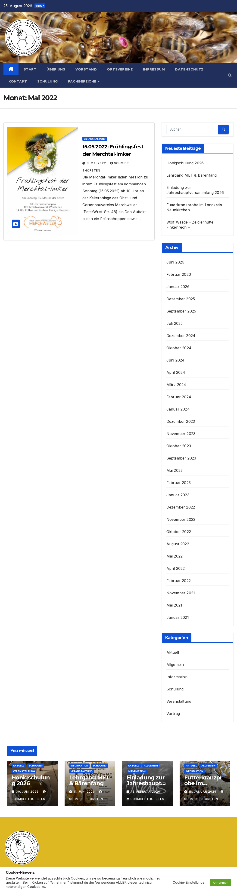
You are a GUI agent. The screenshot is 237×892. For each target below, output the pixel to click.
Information (176, 676)
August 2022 (177, 544)
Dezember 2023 (180, 421)
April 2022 (175, 568)
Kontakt (18, 81)
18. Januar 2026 (203, 791)
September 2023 (181, 458)
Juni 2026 (175, 262)
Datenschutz (189, 69)
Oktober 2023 (178, 446)
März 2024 (176, 384)
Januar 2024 (178, 409)
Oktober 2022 (178, 531)
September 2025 (181, 311)
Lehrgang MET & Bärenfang (191, 175)
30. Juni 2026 (28, 791)
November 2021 (180, 593)
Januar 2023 (177, 495)
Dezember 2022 (180, 507)
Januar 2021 (177, 617)
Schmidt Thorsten (147, 799)
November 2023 (181, 433)
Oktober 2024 (178, 348)
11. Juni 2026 (85, 791)
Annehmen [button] (220, 882)
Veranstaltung (95, 138)
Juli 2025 (174, 323)
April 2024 (175, 372)
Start (30, 69)
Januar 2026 (178, 286)
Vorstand (86, 69)
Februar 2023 (178, 482)
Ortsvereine (120, 69)
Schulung (47, 81)
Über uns (56, 69)
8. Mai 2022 (97, 163)
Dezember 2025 (180, 299)
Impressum (154, 69)
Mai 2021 (174, 605)
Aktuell (172, 652)
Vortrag (173, 713)
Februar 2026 (178, 274)
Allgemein (175, 664)
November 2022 (181, 519)
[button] (230, 75)
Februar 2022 (178, 580)
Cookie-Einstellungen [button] (189, 882)
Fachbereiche (82, 81)
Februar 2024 (178, 397)
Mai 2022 (174, 556)
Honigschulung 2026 (185, 163)
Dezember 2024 (181, 335)
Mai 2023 (174, 470)
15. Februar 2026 (145, 791)
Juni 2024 (175, 360)
